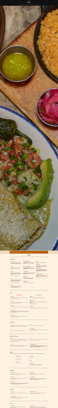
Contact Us (26, 4)
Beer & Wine (32, 4)
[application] (34, 5)
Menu (29, 4)
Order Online (37, 4)
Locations (22, 4)
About (19, 4)
